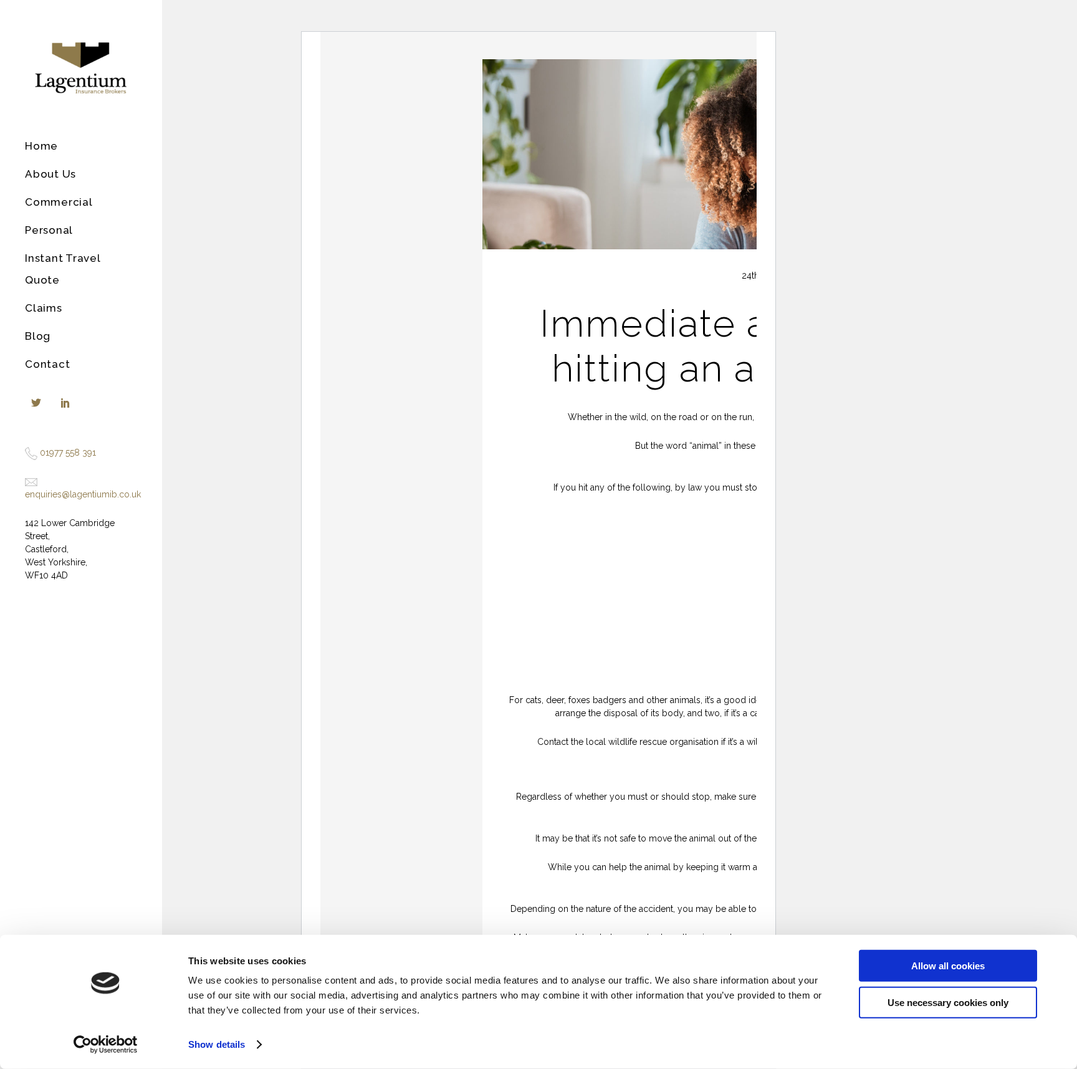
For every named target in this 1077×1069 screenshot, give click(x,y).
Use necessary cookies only (948, 1002)
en (30, 494)
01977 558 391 (68, 453)
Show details (216, 1044)
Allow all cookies (948, 966)
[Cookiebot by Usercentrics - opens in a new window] (105, 1044)
